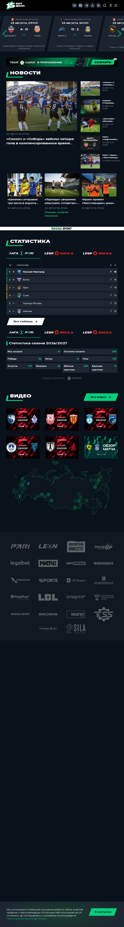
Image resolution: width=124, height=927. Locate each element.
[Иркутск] (61, 504)
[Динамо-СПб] (30, 478)
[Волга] (35, 490)
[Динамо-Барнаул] (55, 503)
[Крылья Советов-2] (34, 495)
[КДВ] (55, 497)
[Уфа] (42, 490)
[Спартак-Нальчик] (22, 499)
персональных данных (20, 918)
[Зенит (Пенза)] (31, 491)
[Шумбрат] (32, 488)
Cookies (41, 918)
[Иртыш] (50, 499)
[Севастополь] (14, 493)
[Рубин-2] (38, 487)
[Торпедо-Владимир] (31, 484)
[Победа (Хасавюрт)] (21, 503)
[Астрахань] (26, 496)
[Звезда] (26, 478)
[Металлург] (26, 492)
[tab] (23, 254)
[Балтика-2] (17, 478)
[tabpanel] (62, 357)
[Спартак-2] (27, 485)
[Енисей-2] (62, 499)
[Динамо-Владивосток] (95, 513)
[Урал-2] (45, 492)
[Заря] (20, 492)
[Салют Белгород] (21, 489)
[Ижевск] (42, 485)
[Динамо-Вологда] (34, 480)
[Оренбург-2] (34, 498)
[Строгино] (25, 485)
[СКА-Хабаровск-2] (94, 506)
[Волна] (36, 485)
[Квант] (26, 489)
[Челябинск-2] (44, 495)
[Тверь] (27, 481)
